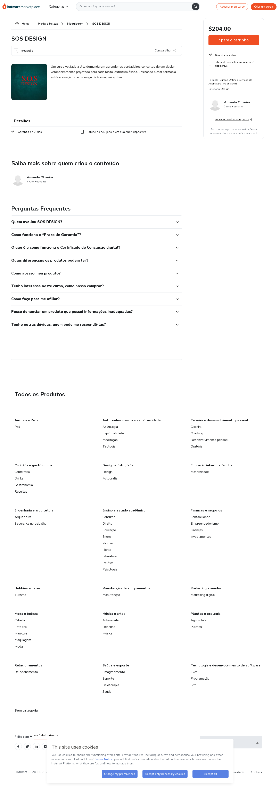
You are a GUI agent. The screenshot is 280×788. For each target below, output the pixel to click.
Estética (21, 627)
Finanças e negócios (206, 510)
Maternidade (200, 472)
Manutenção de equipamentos (126, 588)
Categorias (57, 6)
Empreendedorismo (205, 523)
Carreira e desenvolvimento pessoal (219, 420)
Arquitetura (23, 517)
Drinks (19, 478)
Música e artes (113, 613)
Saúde (107, 691)
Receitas (21, 491)
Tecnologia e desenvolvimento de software (226, 665)
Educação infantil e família (211, 465)
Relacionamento (26, 672)
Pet (17, 427)
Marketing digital (203, 595)
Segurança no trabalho (31, 523)
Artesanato (110, 620)
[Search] (195, 6)
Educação (109, 530)
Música (107, 633)
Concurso (108, 517)
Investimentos (201, 536)
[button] (92, 222)
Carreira (196, 427)
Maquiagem (23, 640)
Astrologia (110, 427)
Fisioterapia (110, 685)
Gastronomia (24, 485)
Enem (106, 536)
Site (194, 685)
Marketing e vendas (206, 588)
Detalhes (22, 120)
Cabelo (20, 620)
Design (107, 472)
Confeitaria (22, 472)
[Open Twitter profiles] (27, 746)
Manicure (21, 633)
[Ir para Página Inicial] (22, 6)
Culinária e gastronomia (33, 465)
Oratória (196, 446)
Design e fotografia (117, 465)
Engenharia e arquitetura (34, 510)
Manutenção (111, 595)
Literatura (109, 556)
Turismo (20, 595)
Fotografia (109, 478)
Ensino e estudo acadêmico (124, 510)
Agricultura (198, 620)
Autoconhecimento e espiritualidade (131, 420)
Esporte (108, 678)
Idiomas (108, 543)
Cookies (256, 772)
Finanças (197, 530)
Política (107, 563)
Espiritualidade (113, 433)
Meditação (110, 440)
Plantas (196, 627)
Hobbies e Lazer (27, 588)
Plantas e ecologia (206, 613)
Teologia (108, 446)
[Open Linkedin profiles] (36, 746)
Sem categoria (26, 710)
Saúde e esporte (115, 665)
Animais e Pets (27, 420)
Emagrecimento (113, 672)
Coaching (197, 433)
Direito (107, 523)
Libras (106, 550)
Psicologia (109, 569)
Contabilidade (200, 517)
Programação (200, 678)
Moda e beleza (26, 613)
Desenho (108, 627)
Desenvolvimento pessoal (210, 440)
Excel (195, 672)
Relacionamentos (28, 665)
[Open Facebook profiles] (18, 746)
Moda (19, 646)
